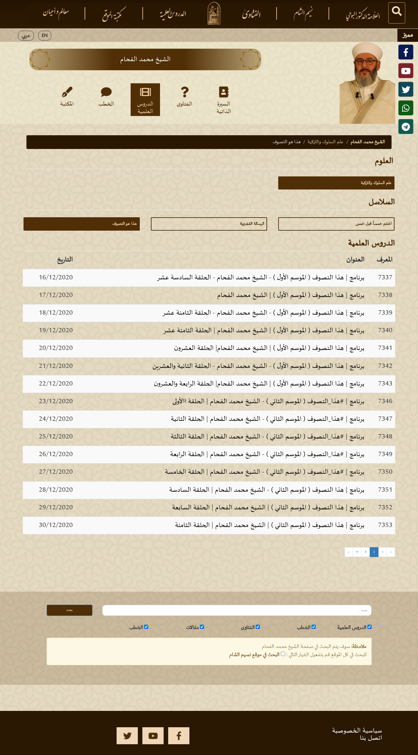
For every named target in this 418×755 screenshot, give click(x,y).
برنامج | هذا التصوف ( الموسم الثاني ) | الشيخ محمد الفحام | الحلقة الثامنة (269, 525)
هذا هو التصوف (124, 223)
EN (45, 35)
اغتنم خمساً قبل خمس (374, 223)
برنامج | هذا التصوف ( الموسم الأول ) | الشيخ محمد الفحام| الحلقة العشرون (269, 348)
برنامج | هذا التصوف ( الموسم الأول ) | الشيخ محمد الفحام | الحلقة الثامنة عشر (263, 330)
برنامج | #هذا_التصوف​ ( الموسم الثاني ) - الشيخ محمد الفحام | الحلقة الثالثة (267, 437)
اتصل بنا (371, 738)
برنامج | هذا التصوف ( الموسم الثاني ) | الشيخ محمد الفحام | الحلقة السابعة (268, 508)
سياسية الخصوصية (357, 731)
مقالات (192, 627)
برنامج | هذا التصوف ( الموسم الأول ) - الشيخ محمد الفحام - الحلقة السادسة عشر (260, 278)
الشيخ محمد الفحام (368, 142)
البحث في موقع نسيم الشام (254, 654)
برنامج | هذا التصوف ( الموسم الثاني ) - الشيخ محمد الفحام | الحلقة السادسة (266, 490)
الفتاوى (184, 104)
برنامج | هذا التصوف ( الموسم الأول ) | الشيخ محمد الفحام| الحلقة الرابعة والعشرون (259, 384)
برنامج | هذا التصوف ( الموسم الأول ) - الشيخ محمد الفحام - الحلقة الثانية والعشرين (258, 366)
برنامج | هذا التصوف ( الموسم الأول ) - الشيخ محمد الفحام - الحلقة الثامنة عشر (263, 313)
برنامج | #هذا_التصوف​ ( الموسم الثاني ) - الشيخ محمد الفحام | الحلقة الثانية (267, 419)
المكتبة (67, 104)
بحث (69, 610)
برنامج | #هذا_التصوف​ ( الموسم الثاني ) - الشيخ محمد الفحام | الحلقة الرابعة (267, 454)
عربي (26, 35)
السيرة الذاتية (224, 107)
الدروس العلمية (145, 107)
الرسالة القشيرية (252, 223)
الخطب (106, 104)
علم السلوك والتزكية (326, 142)
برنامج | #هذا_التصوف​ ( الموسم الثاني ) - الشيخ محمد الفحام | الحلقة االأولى (268, 401)
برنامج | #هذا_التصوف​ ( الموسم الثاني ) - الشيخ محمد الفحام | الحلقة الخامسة (264, 472)
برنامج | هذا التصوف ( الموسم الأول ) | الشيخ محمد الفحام (290, 295)
